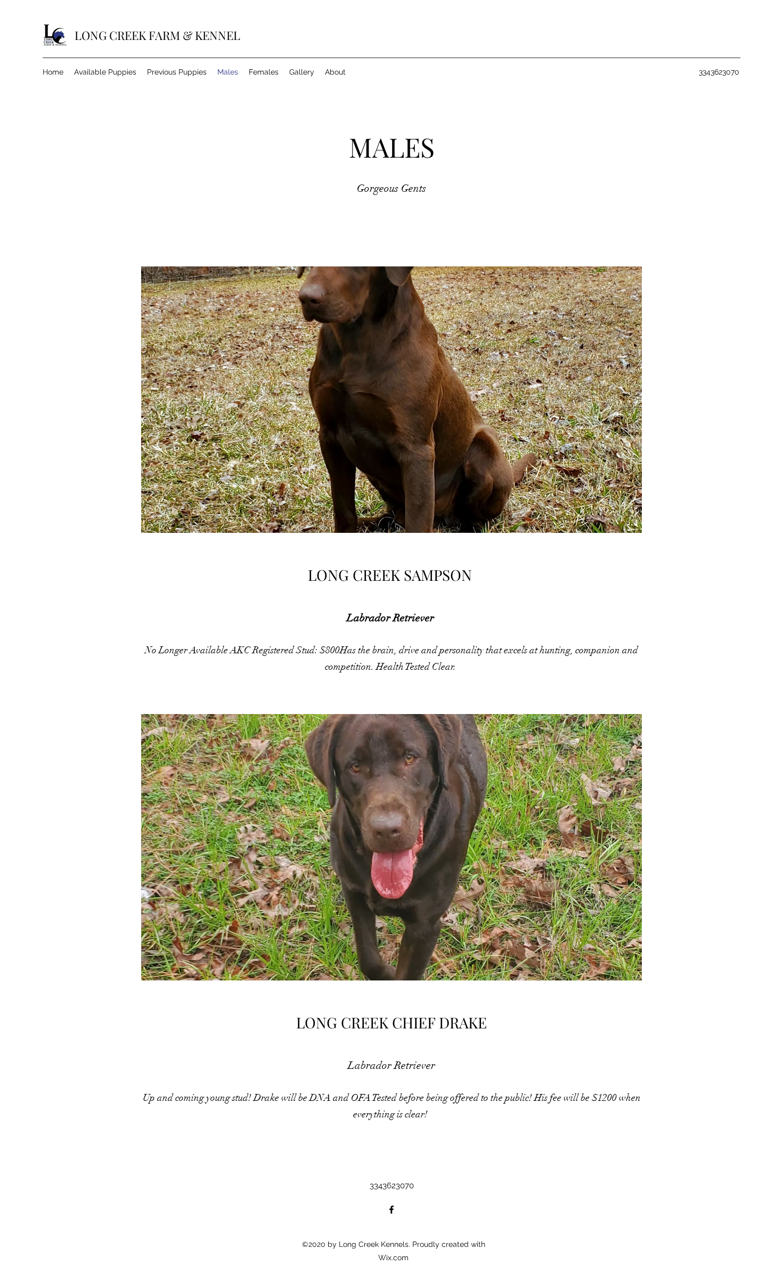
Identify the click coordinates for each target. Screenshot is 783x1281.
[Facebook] (391, 1209)
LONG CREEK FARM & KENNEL (157, 35)
